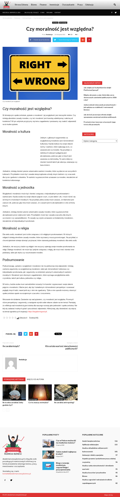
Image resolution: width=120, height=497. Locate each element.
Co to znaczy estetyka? (38, 402)
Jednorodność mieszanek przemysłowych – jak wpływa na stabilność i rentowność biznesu (100, 107)
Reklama (49, 12)
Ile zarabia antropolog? (64, 402)
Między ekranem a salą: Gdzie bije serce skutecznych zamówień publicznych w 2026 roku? (100, 97)
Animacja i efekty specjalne (92, 455)
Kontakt (58, 12)
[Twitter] (115, 12)
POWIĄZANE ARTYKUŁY (14, 379)
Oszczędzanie (68, 4)
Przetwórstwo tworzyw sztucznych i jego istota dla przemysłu (100, 123)
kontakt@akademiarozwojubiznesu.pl (17, 474)
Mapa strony (108, 495)
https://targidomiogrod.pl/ (37, 312)
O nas (42, 12)
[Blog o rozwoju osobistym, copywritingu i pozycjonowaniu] (48, 466)
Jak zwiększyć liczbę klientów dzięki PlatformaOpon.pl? (97, 89)
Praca (79, 4)
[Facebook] (112, 12)
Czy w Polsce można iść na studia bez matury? (66, 441)
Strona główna (21, 4)
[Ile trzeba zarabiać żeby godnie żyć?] (14, 392)
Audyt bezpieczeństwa (91, 441)
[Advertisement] (20, 152)
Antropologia (63, 22)
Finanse (43, 4)
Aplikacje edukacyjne (90, 445)
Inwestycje (54, 4)
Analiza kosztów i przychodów (94, 473)
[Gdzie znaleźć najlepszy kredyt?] (48, 455)
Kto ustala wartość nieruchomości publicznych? (61, 347)
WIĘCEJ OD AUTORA (35, 379)
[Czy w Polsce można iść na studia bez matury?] (48, 443)
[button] (114, 4)
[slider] (10, 317)
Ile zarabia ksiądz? (11, 346)
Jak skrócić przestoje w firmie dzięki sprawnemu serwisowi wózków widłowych (100, 116)
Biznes (34, 4)
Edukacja (89, 4)
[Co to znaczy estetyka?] (40, 392)
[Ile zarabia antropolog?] (66, 392)
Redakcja (49, 34)
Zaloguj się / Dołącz (31, 12)
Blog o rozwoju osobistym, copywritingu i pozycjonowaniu (63, 466)
